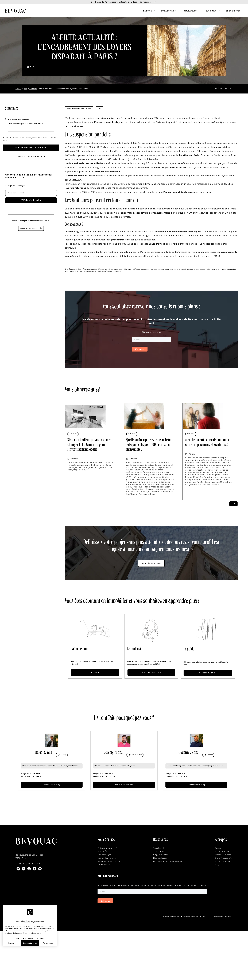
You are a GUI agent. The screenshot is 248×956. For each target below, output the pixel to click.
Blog (25, 89)
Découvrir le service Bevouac (31, 156)
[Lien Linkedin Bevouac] (40, 868)
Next (233, 504)
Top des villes (159, 848)
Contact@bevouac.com (29, 863)
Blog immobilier (160, 854)
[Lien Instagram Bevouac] (29, 868)
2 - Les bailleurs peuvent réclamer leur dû (25, 124)
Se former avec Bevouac (109, 861)
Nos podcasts (160, 858)
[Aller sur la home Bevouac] (15, 11)
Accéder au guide (208, 673)
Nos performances (107, 858)
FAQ (217, 864)
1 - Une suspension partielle (17, 119)
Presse (218, 848)
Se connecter (233, 11)
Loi (99, 108)
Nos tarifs (102, 851)
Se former (95, 672)
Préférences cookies (223, 916)
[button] (149, 10)
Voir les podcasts (151, 672)
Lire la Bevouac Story (51, 785)
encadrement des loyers (79, 108)
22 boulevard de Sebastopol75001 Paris (29, 856)
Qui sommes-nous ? (107, 848)
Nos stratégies (104, 854)
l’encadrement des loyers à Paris (156, 143)
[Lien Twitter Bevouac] (18, 868)
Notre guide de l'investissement (168, 861)
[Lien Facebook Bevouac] (34, 868)
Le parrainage (104, 864)
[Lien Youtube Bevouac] (23, 868)
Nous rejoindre (222, 851)
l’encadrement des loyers (163, 244)
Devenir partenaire (224, 858)
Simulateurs (158, 851)
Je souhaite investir (151, 563)
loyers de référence (180, 163)
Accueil (18, 89)
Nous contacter (222, 861)
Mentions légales (171, 916)
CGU (205, 916)
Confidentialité (191, 916)
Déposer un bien (223, 854)
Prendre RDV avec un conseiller (31, 147)
